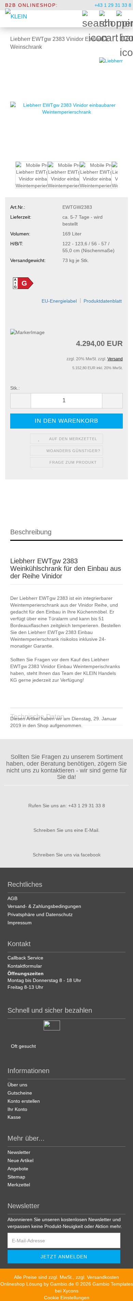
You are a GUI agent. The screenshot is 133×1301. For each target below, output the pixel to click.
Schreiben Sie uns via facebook (67, 854)
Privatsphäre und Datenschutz (40, 914)
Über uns (17, 1084)
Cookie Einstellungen (66, 1297)
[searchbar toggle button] (90, 18)
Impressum (20, 922)
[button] (10, 178)
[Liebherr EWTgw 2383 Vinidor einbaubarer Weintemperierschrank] (66, 108)
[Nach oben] (119, 1290)
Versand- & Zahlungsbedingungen (44, 906)
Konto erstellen (24, 1101)
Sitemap (16, 1177)
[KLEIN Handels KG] (16, 18)
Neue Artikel (20, 1160)
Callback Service (25, 957)
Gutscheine (20, 1093)
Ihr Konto (17, 1109)
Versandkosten (103, 1277)
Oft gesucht (23, 1046)
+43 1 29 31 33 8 (112, 5)
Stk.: (15, 388)
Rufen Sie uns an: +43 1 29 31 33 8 (66, 805)
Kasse (14, 1117)
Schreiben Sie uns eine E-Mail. (66, 830)
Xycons (70, 1290)
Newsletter (19, 1152)
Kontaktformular (25, 966)
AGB (12, 898)
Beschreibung (30, 532)
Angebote (18, 1168)
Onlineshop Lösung (21, 1284)
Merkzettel (19, 1184)
